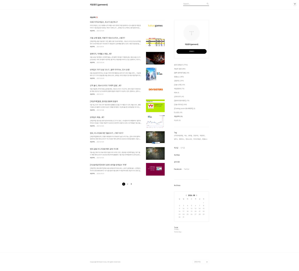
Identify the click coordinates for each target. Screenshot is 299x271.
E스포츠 (178, 112)
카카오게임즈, (197, 139)
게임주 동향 (179, 69)
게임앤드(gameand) (99, 4)
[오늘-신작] (179, 85)
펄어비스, (182, 139)
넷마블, (190, 135)
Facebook (178, 169)
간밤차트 (179, 81)
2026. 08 (191, 195)
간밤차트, (196, 135)
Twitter (186, 169)
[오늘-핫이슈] (180, 104)
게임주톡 (92, 31)
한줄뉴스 (179, 77)
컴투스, (176, 139)
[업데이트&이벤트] (181, 100)
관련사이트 (197, 262)
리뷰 (176, 93)
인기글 (183, 148)
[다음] (131, 184)
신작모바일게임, (178, 135)
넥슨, (185, 135)
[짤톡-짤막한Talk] (181, 73)
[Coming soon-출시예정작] (184, 108)
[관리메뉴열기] (295, 4)
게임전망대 (179, 89)
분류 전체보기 (181, 65)
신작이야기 (179, 97)
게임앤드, (202, 135)
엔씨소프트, (189, 139)
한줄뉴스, (205, 139)
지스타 (177, 120)
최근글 (176, 148)
